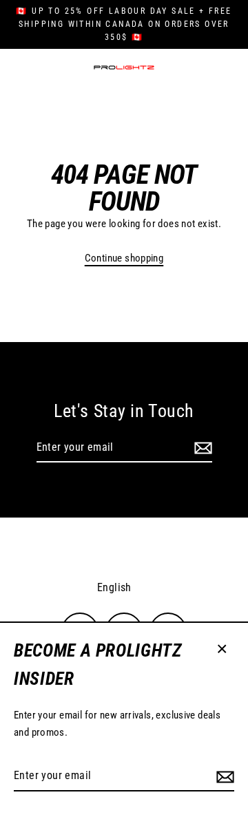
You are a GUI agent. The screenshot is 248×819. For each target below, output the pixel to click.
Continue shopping (124, 258)
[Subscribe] (223, 776)
